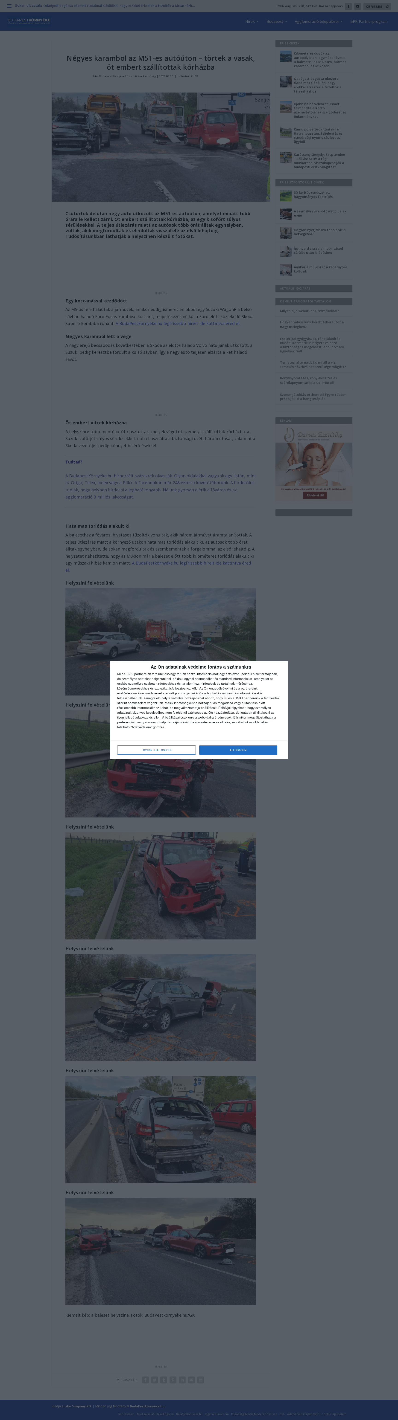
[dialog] (199, 710)
